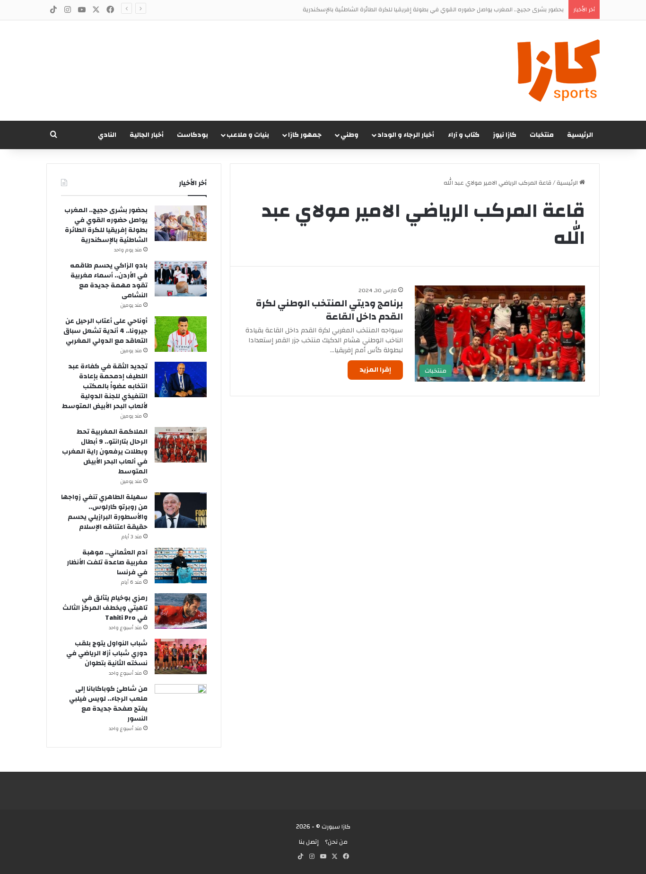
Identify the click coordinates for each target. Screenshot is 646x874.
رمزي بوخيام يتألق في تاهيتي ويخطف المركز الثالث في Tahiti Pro (105, 608)
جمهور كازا (305, 135)
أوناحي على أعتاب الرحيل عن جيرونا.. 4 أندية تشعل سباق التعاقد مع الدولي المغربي (105, 331)
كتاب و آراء (464, 135)
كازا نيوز (504, 135)
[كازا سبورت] (558, 70)
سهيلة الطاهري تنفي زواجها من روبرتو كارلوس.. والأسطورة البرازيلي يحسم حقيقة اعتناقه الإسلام (104, 512)
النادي (107, 135)
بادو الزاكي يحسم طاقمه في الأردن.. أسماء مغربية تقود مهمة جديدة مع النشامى (109, 280)
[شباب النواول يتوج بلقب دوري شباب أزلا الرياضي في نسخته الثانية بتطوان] (181, 656)
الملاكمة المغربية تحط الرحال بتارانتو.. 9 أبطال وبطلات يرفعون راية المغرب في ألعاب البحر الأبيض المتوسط (105, 452)
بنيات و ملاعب (248, 135)
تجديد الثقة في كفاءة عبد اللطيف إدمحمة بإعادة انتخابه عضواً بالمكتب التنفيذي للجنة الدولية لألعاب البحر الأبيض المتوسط (105, 386)
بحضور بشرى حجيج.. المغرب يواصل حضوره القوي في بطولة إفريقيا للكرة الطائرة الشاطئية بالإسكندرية (433, 9)
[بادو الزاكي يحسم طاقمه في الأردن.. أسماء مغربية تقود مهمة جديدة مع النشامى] (181, 278)
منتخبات (542, 135)
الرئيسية (580, 135)
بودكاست (192, 135)
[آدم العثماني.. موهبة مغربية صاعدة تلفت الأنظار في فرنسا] (181, 565)
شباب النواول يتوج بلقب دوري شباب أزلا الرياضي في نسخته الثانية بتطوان (107, 653)
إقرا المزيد (375, 370)
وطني (349, 135)
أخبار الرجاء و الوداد (405, 135)
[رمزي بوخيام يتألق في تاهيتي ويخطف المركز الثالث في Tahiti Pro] (181, 611)
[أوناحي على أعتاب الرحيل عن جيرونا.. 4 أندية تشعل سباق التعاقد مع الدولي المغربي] (181, 334)
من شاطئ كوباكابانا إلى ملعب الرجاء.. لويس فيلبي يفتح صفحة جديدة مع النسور (108, 704)
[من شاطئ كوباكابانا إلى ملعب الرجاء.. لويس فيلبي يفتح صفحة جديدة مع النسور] (181, 702)
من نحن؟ (336, 841)
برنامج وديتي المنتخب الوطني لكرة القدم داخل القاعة (329, 309)
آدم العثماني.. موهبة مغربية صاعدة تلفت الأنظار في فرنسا (107, 562)
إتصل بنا (309, 841)
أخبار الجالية (147, 135)
